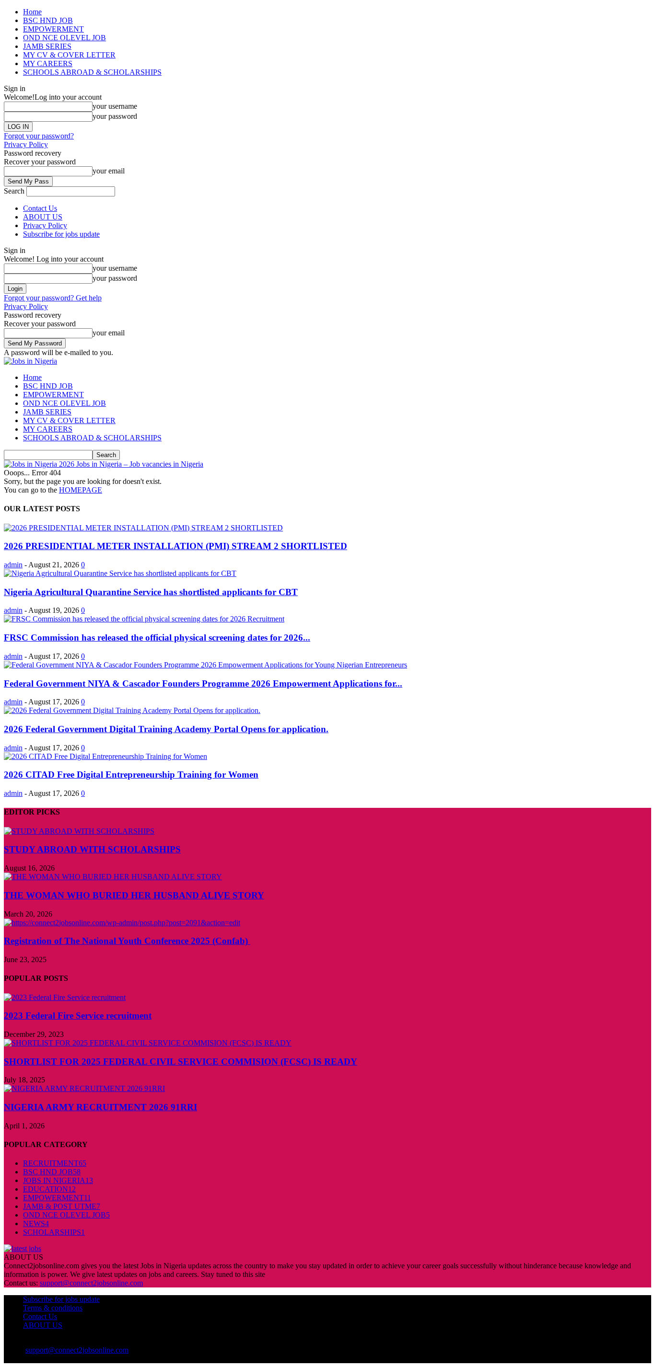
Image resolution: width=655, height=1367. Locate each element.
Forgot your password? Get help (53, 298)
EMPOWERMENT (53, 29)
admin (13, 565)
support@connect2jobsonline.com (91, 1283)
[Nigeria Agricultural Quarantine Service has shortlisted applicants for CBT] (120, 573)
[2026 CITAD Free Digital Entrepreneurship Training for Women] (105, 756)
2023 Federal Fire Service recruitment (78, 1016)
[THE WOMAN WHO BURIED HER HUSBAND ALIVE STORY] (113, 877)
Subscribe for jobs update (61, 234)
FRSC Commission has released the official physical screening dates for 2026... (157, 637)
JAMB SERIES (47, 46)
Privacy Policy (26, 144)
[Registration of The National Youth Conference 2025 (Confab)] (122, 923)
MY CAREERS (47, 63)
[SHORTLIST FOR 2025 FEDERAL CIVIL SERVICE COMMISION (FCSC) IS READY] (148, 1043)
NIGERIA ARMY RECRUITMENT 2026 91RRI (100, 1107)
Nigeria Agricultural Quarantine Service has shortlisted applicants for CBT (151, 592)
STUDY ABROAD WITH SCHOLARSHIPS (92, 849)
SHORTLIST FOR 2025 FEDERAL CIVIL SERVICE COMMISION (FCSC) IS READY (180, 1062)
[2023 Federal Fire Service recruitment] (65, 997)
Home (32, 12)
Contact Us (40, 208)
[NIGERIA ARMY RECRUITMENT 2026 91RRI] (84, 1088)
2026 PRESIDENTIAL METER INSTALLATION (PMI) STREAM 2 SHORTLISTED (175, 546)
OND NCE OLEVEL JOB (64, 38)
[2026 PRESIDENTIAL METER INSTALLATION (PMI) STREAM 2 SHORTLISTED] (143, 528)
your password (115, 116)
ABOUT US (42, 217)
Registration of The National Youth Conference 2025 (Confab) (127, 941)
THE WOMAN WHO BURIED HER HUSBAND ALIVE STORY (134, 895)
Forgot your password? (39, 136)
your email (109, 171)
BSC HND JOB (48, 20)
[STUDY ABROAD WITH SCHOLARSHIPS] (79, 831)
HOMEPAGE (80, 490)
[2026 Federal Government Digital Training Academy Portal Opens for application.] (132, 710)
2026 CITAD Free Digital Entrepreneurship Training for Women (131, 775)
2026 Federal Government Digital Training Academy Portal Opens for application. (166, 729)
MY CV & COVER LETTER (69, 55)
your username (115, 106)
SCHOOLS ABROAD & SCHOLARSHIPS (92, 72)
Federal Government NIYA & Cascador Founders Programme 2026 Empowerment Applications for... (203, 683)
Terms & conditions (52, 1308)
